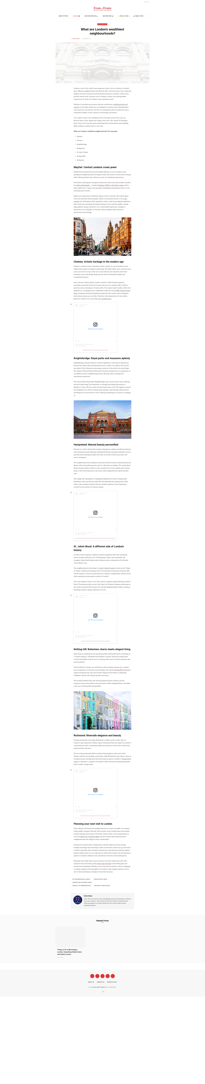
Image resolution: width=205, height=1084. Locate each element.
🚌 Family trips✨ (139, 16)
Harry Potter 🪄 (64, 16)
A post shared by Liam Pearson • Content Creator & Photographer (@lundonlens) (95, 538)
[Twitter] (97, 976)
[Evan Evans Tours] (102, 9)
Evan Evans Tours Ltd (99, 987)
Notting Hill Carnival (121, 670)
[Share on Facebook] (58, 93)
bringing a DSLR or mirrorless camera (111, 185)
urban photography (83, 185)
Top (103, 991)
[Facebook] (92, 976)
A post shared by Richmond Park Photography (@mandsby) (95, 815)
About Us (91, 982)
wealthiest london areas (102, 885)
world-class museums (103, 864)
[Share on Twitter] (58, 97)
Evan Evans (76, 38)
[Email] (58, 105)
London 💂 (76, 16)
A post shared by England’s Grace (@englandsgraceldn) (95, 641)
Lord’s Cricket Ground (107, 568)
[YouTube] (108, 976)
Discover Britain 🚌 (91, 16)
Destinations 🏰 (108, 16)
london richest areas (100, 879)
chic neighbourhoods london (81, 879)
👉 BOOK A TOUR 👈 (124, 16)
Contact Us (100, 982)
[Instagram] (102, 976)
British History (102, 24)
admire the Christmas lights (89, 837)
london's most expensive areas (82, 882)
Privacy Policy (112, 982)
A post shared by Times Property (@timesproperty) (95, 349)
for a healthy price (104, 299)
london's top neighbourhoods (81, 885)
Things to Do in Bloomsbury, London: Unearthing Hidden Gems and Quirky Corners (69, 952)
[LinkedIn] (58, 101)
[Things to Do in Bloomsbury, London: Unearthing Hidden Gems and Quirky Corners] (70, 936)
